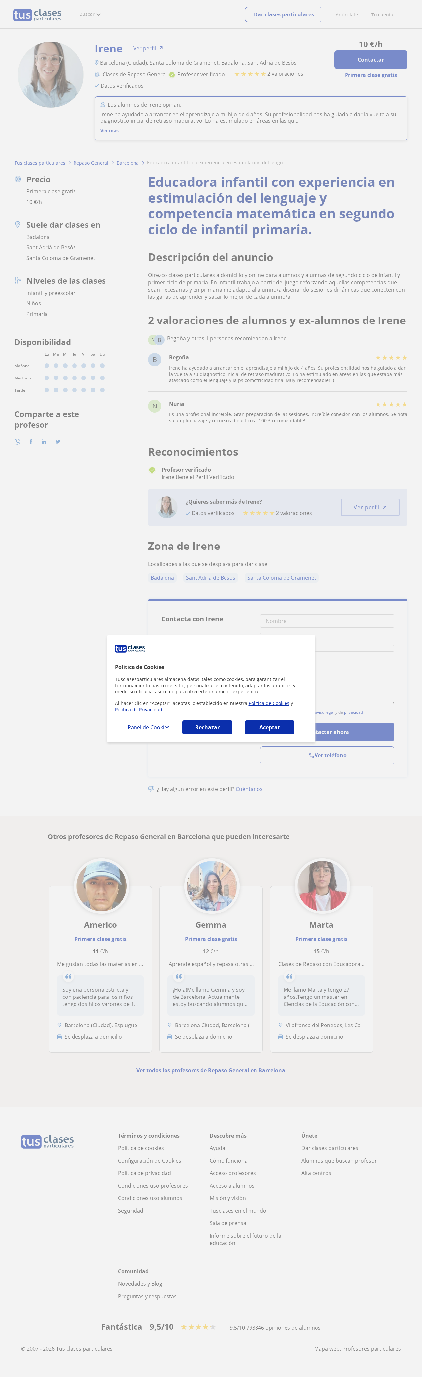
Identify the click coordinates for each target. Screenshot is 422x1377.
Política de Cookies (269, 703)
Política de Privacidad (138, 709)
